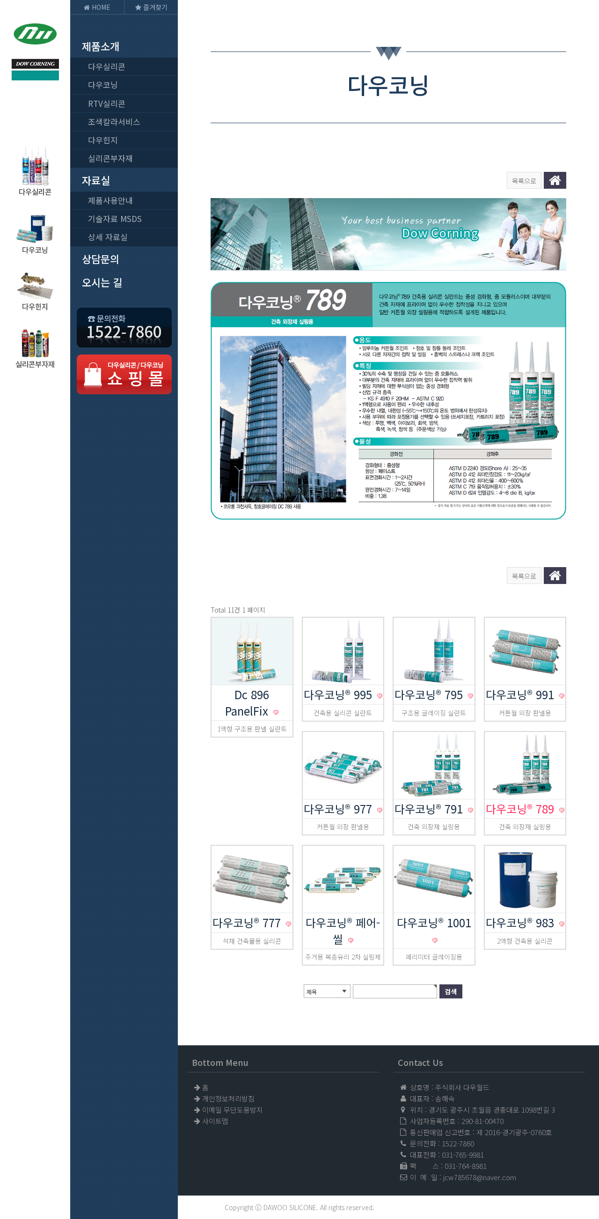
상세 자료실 (108, 237)
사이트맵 (215, 1121)
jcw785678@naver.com (479, 1177)
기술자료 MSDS (115, 218)
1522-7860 (458, 1143)
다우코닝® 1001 (434, 922)
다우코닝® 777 (248, 922)
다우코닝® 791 (430, 808)
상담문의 (100, 258)
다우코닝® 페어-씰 (343, 930)
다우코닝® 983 (521, 922)
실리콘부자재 (110, 158)
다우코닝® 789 (521, 808)
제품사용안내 (110, 200)
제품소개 (100, 45)
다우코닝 (103, 84)
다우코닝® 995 (339, 694)
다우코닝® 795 (430, 694)
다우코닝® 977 (339, 808)
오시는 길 (102, 281)
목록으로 (524, 180)
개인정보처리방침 (228, 1098)
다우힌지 (103, 140)
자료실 (96, 179)
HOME (100, 7)
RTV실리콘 (106, 103)
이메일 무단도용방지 (232, 1110)
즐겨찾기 (154, 7)
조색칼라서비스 (114, 121)
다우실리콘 (106, 66)
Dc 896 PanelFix (248, 702)
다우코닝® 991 (521, 694)
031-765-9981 (463, 1155)
